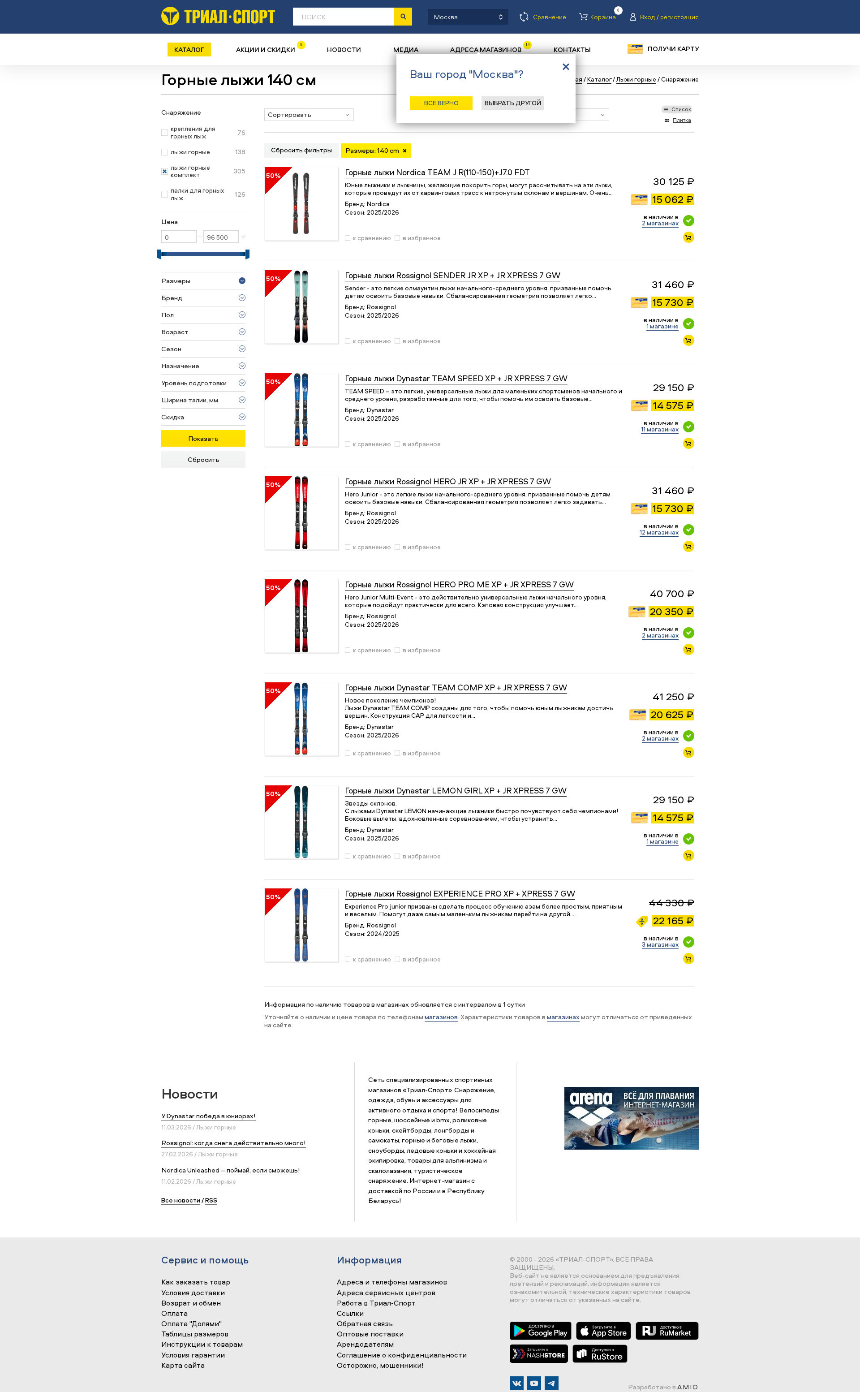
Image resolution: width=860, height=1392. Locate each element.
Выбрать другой (513, 103)
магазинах (563, 1016)
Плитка (682, 120)
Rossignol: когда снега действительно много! (233, 1142)
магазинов (441, 1016)
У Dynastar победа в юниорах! (208, 1115)
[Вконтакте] (517, 1383)
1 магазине (662, 326)
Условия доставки (193, 1293)
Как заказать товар (195, 1282)
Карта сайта (183, 1365)
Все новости (180, 1200)
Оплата (174, 1313)
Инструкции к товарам (202, 1344)
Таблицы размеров (194, 1334)
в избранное (422, 238)
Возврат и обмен (191, 1303)
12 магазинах (659, 532)
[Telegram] (552, 1383)
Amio (688, 1387)
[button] (309, 114)
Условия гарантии (193, 1355)
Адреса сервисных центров (386, 1293)
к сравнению (372, 238)
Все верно (441, 103)
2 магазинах (660, 223)
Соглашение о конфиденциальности (402, 1355)
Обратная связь (365, 1323)
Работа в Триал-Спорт (376, 1303)
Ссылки (350, 1313)
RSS (211, 1200)
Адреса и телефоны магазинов (392, 1282)
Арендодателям (365, 1344)
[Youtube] (534, 1383)
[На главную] (218, 16)
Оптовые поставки (370, 1334)
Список (681, 109)
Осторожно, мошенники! (380, 1365)
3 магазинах (660, 944)
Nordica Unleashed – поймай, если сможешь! (230, 1170)
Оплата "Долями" (191, 1323)
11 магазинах (660, 429)
